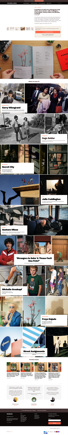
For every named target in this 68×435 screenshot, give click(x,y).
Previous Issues (34, 359)
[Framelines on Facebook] (7, 422)
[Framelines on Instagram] (9, 422)
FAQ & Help (22, 416)
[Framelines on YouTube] (8, 422)
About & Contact (23, 415)
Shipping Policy (36, 415)
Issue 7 (36, 7)
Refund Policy (36, 418)
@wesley (15, 405)
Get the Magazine (26, 3)
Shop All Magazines (24, 419)
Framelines (10, 431)
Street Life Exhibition (24, 417)
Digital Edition (48, 3)
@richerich (52, 405)
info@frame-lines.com (10, 416)
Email (49, 418)
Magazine (39, 7)
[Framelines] (12, 3)
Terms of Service (23, 420)
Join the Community (34, 3)
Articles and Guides (23, 418)
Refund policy (23, 421)
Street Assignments (42, 3)
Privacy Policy (36, 416)
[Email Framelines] (10, 422)
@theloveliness (34, 405)
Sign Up (54, 423)
